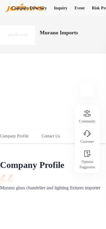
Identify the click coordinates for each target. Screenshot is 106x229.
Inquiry (60, 8)
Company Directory (29, 8)
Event (79, 8)
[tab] (17, 136)
